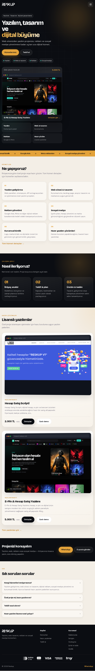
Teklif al (26, 52)
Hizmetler (44, 635)
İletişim (71, 638)
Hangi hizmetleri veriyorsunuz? (18, 583)
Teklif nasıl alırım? (12, 606)
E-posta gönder (83, 549)
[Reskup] (8, 4)
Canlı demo (44, 421)
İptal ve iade (73, 645)
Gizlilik (70, 649)
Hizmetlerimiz (10, 52)
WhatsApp (65, 549)
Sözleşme (72, 642)
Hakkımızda (72, 635)
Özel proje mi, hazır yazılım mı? (17, 598)
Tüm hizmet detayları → (13, 243)
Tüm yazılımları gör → (12, 530)
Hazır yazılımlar (46, 638)
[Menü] (90, 4)
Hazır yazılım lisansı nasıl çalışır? (18, 614)
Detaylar (28, 421)
